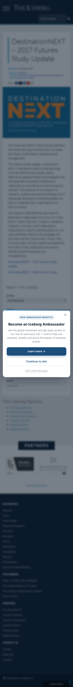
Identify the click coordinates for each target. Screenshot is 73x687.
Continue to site (36, 361)
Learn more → (36, 351)
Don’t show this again (36, 370)
